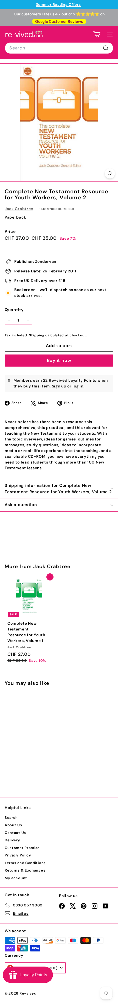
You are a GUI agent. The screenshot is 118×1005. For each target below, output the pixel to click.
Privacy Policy (18, 855)
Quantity (14, 309)
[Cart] (96, 34)
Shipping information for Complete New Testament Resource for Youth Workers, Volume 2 (58, 489)
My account (16, 878)
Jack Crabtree (19, 208)
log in (77, 386)
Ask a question (21, 504)
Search (11, 817)
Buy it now (59, 360)
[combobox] (59, 48)
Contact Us (15, 832)
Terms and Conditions (25, 863)
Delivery (12, 840)
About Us (13, 825)
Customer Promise (22, 847)
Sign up (59, 386)
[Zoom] (110, 173)
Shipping (36, 335)
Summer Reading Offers (58, 4)
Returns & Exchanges (25, 870)
